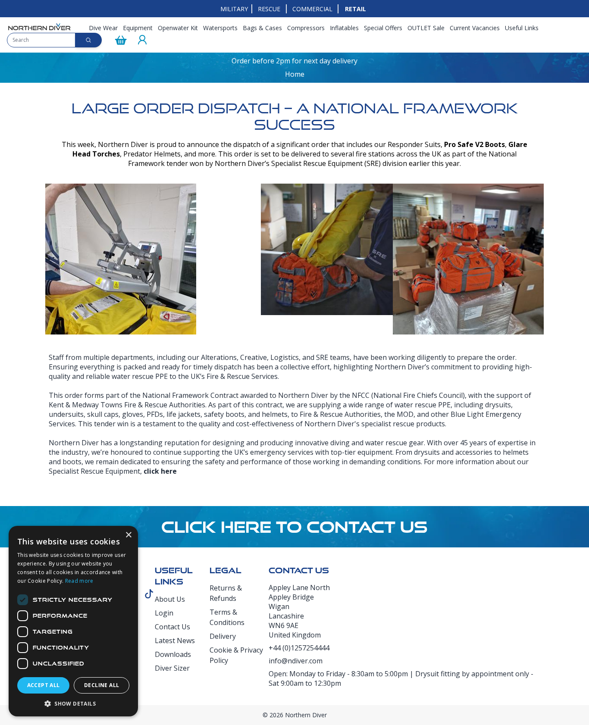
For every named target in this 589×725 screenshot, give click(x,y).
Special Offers (383, 28)
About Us (170, 599)
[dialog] (73, 621)
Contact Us (172, 626)
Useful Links (522, 28)
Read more (79, 580)
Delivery (223, 636)
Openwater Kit (178, 28)
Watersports (220, 28)
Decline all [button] (101, 685)
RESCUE (269, 9)
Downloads (173, 654)
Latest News (175, 640)
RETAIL (355, 9)
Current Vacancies (475, 28)
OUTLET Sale (426, 28)
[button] (73, 703)
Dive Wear (103, 28)
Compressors (306, 28)
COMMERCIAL (312, 9)
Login (164, 613)
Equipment (138, 28)
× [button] (128, 535)
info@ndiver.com (296, 661)
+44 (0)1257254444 (299, 648)
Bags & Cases (262, 28)
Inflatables (344, 28)
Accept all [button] (43, 685)
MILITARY (234, 9)
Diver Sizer (172, 668)
